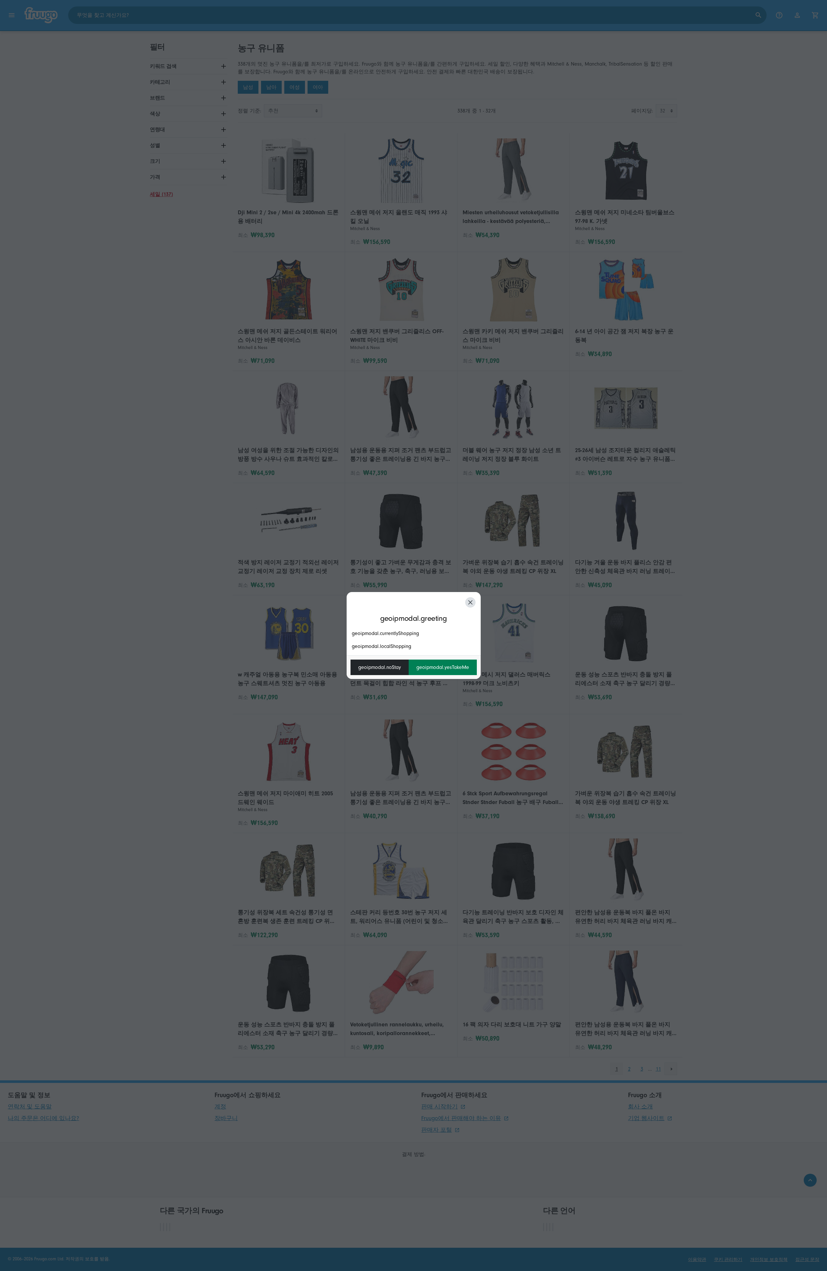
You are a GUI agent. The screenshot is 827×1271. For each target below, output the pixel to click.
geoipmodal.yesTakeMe (442, 667)
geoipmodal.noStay (379, 667)
